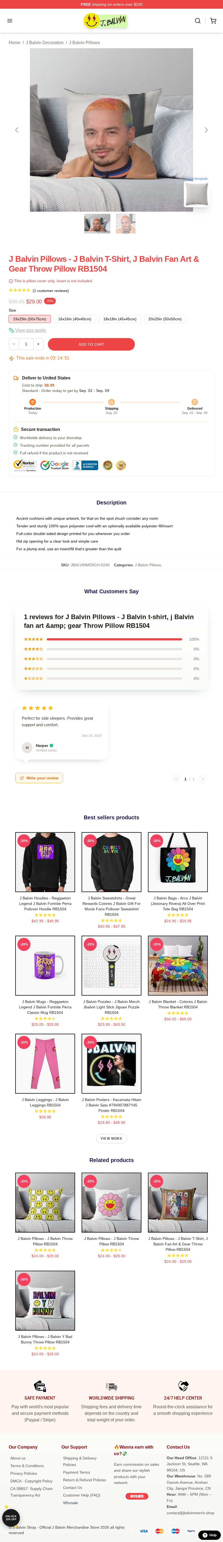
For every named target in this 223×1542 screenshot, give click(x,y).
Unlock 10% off (11, 1518)
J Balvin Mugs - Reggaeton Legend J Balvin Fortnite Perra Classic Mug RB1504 (45, 1007)
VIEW (45, 886)
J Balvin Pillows (84, 42)
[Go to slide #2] (126, 223)
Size (12, 310)
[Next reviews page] (203, 779)
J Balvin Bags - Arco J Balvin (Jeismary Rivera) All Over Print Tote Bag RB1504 (178, 903)
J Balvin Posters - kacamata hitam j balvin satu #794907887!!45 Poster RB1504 (111, 1105)
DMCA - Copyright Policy (31, 1481)
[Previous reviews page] (176, 779)
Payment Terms (76, 1472)
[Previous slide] (17, 130)
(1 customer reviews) (51, 290)
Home (14, 42)
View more (111, 1138)
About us (18, 1458)
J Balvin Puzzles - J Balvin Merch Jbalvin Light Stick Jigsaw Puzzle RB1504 (111, 1007)
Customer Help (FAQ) (81, 1495)
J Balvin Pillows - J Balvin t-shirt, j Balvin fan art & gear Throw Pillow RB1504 (178, 1244)
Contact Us (72, 1487)
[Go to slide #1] (97, 223)
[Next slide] (206, 130)
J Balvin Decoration (45, 42)
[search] (197, 20)
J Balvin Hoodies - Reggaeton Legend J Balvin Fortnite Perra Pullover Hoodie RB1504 (45, 903)
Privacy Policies (23, 1473)
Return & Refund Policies (84, 1480)
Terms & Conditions (27, 1466)
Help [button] (212, 1535)
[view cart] (213, 20)
